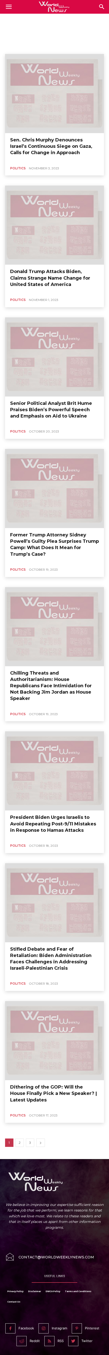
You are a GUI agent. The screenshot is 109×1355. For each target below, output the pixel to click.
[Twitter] (73, 1341)
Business (35, 47)
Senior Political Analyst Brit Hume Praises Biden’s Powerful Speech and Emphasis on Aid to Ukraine (51, 410)
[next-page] (40, 1143)
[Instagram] (44, 1328)
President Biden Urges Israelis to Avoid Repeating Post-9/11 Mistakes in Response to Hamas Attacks (53, 824)
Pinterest (92, 1328)
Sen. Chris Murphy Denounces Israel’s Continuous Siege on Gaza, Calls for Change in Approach (51, 146)
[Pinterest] (77, 1328)
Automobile (15, 47)
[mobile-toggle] (9, 7)
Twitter (87, 1341)
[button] (102, 7)
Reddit (35, 1341)
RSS (61, 1341)
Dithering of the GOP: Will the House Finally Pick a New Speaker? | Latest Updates (53, 1093)
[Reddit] (21, 1341)
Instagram (59, 1328)
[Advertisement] (54, 27)
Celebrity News (74, 47)
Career (52, 47)
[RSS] (49, 1341)
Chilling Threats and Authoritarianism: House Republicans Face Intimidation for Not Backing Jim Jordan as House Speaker (51, 685)
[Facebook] (10, 1328)
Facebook (26, 1328)
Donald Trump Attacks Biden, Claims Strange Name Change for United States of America (50, 278)
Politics (18, 168)
